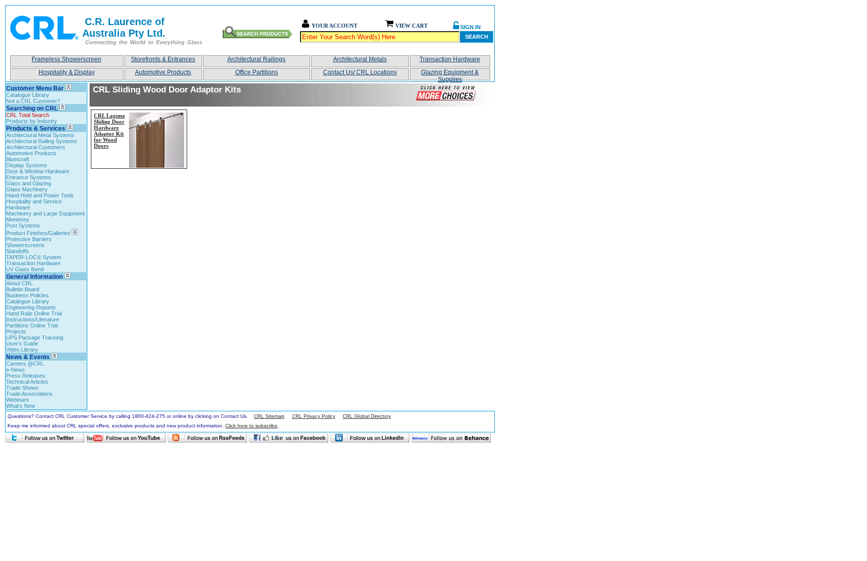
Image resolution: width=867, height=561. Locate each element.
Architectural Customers (35, 147)
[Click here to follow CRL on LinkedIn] (369, 437)
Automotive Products (163, 72)
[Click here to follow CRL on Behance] (451, 437)
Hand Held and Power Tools (40, 195)
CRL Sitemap (269, 416)
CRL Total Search (27, 115)
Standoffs (17, 251)
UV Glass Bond (25, 269)
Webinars (17, 400)
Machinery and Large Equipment (45, 213)
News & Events (28, 357)
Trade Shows (22, 388)
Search (476, 37)
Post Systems (23, 225)
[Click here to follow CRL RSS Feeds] (207, 437)
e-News (15, 370)
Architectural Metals (360, 59)
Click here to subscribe (251, 425)
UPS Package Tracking (34, 337)
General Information (34, 276)
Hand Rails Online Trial (34, 313)
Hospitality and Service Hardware (34, 204)
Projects (16, 331)
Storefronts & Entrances (163, 59)
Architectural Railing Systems (41, 141)
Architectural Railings (256, 59)
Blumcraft (17, 159)
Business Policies (27, 295)
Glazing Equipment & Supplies (450, 74)
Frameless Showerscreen (66, 59)
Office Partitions (256, 72)
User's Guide (22, 344)
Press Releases (25, 376)
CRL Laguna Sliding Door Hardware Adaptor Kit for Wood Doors (109, 131)
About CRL (19, 283)
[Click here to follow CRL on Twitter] (44, 437)
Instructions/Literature (32, 319)
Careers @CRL (25, 364)
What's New (20, 406)
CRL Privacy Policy (313, 416)
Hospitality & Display (67, 72)
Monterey (17, 219)
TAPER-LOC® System (33, 257)
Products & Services (35, 128)
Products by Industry (31, 121)
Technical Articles (27, 382)
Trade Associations (29, 394)
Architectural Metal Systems (40, 135)
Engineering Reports (31, 307)
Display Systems (26, 165)
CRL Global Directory (367, 416)
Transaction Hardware (449, 59)
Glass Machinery (27, 189)
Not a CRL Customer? (33, 101)
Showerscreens (25, 245)
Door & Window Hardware (37, 171)
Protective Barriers (29, 239)
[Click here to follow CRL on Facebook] (288, 437)
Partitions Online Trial (32, 325)
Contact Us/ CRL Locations (360, 72)
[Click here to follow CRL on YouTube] (126, 437)
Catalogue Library (27, 95)
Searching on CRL (32, 108)
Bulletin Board (22, 289)
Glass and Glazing (28, 183)
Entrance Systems (28, 177)
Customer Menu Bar (35, 88)
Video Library (22, 350)
